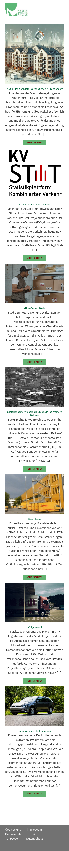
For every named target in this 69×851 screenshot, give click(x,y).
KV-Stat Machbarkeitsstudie (34, 204)
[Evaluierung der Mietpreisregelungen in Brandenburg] (34, 27)
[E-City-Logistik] (34, 585)
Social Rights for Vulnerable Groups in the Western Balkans (34, 413)
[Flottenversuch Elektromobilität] (34, 688)
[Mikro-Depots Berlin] (34, 266)
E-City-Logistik (34, 627)
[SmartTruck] (34, 476)
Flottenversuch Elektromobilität (35, 731)
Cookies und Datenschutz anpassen (13, 834)
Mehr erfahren (34, 142)
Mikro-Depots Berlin (34, 308)
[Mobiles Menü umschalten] (62, 5)
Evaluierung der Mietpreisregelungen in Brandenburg (34, 89)
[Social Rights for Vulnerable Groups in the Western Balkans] (34, 369)
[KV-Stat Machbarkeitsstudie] (34, 150)
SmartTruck (34, 519)
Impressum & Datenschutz (34, 834)
